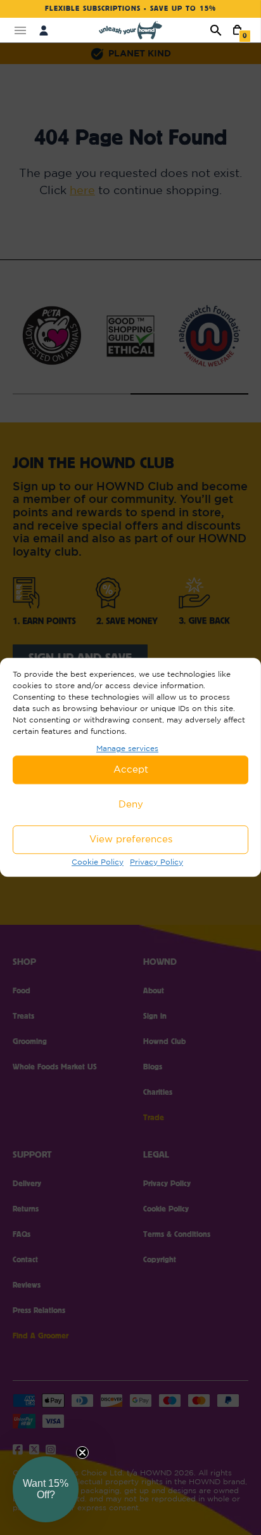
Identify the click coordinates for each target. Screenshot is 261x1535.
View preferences (130, 839)
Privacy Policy (156, 862)
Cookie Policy (98, 862)
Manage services (127, 748)
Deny (130, 804)
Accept (130, 769)
